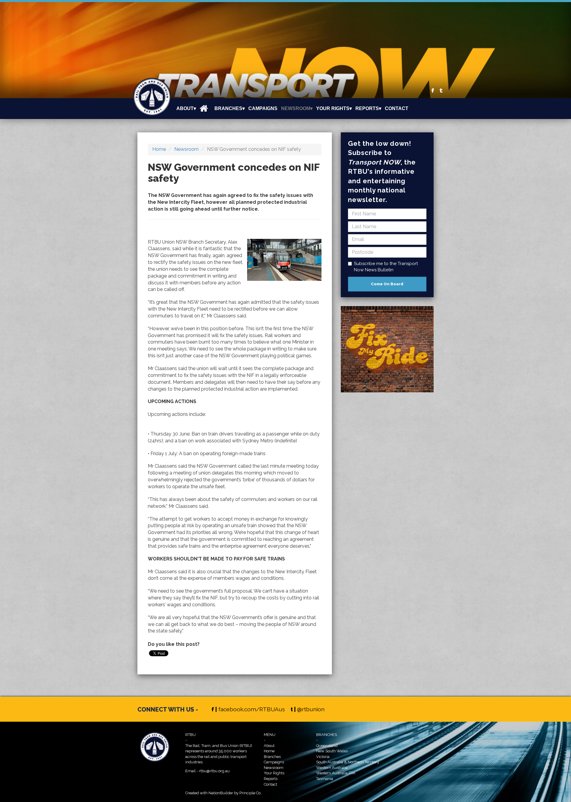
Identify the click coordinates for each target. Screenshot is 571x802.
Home (159, 149)
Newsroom (186, 149)
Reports (270, 778)
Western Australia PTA (335, 773)
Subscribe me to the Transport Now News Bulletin (386, 266)
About (269, 745)
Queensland (327, 745)
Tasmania (324, 778)
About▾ (186, 108)
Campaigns (262, 108)
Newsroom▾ (297, 108)
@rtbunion (310, 709)
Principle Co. (250, 793)
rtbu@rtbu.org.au (214, 771)
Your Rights (274, 773)
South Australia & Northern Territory (347, 762)
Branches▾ (229, 108)
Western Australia (332, 767)
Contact (396, 108)
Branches (272, 756)
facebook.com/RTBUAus (251, 709)
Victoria (323, 756)
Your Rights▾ (334, 108)
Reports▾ (368, 108)
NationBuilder (220, 793)
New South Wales (332, 751)
